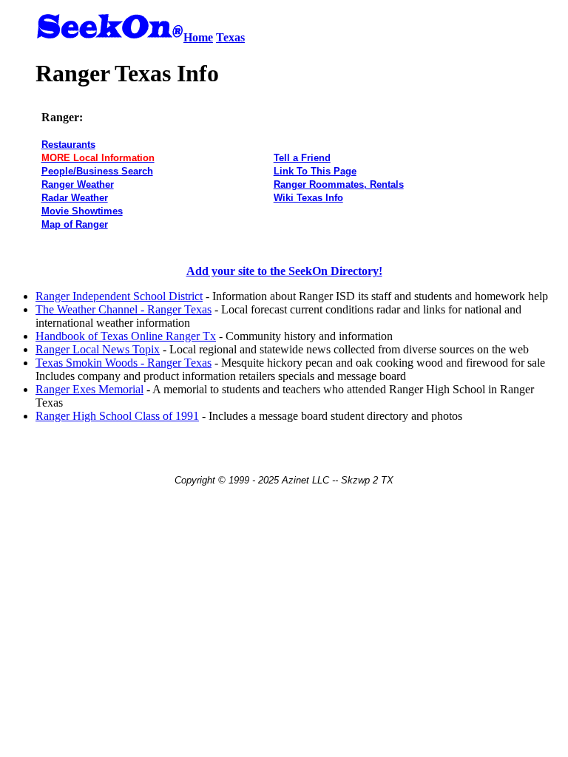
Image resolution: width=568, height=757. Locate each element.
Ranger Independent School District (119, 296)
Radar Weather (74, 197)
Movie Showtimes (82, 211)
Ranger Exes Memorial (89, 389)
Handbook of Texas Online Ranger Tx (126, 336)
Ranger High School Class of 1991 (117, 416)
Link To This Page (315, 171)
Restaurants (68, 144)
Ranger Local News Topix (98, 349)
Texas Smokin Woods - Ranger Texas (124, 362)
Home (198, 37)
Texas (230, 37)
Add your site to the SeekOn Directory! (284, 271)
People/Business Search (97, 171)
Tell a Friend (302, 157)
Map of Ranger (74, 224)
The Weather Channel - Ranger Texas (124, 309)
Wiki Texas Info (308, 197)
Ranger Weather (77, 184)
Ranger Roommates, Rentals (339, 184)
